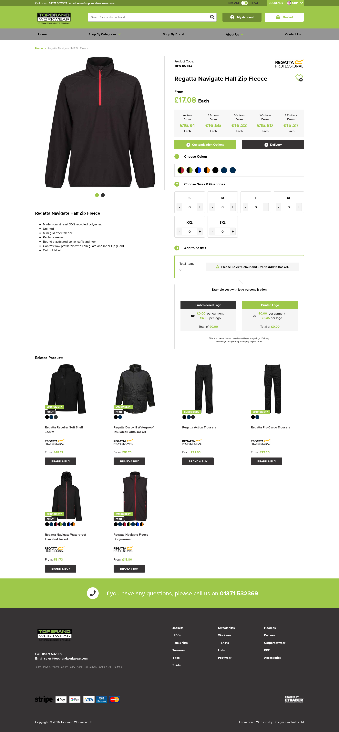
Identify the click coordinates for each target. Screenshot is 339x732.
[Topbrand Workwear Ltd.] (54, 19)
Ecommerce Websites (254, 722)
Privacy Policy (50, 667)
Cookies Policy (67, 667)
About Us (82, 667)
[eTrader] (294, 699)
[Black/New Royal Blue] (198, 170)
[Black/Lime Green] (189, 170)
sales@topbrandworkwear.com (96, 3)
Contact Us (105, 667)
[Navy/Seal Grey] (233, 170)
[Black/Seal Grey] (215, 170)
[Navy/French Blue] (224, 170)
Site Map (117, 667)
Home (39, 48)
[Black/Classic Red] (181, 170)
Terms (38, 667)
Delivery (275, 144)
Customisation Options (207, 144)
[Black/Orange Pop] (207, 170)
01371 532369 (58, 3)
